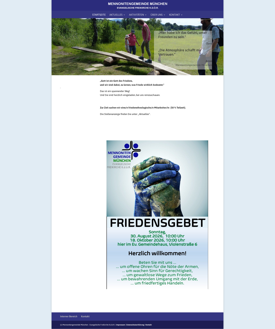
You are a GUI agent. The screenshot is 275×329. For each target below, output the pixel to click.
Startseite (99, 15)
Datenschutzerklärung (135, 325)
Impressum (120, 325)
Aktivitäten (136, 15)
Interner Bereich (68, 316)
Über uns (157, 15)
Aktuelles (115, 15)
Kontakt (174, 15)
